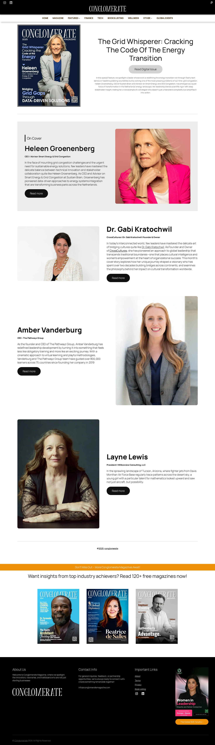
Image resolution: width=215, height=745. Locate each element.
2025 (101, 548)
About (137, 676)
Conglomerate (21, 740)
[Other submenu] (151, 18)
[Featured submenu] (79, 18)
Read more (36, 193)
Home (45, 18)
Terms (138, 680)
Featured (73, 18)
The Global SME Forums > (191, 721)
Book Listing (140, 689)
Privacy (138, 684)
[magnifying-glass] (211, 2)
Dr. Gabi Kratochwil (153, 247)
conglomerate (111, 548)
